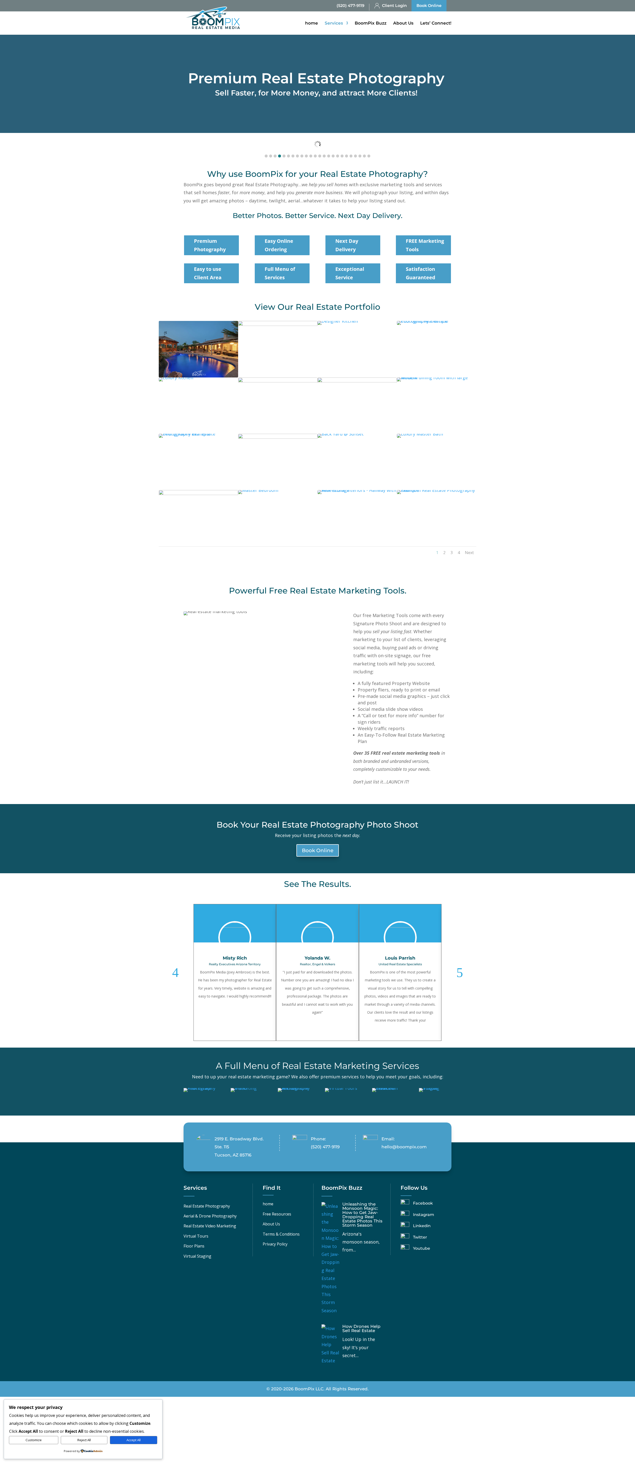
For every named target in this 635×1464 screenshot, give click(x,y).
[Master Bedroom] (258, 490)
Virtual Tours (196, 1236)
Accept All (134, 1440)
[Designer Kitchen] (338, 321)
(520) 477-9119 (350, 6)
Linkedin (422, 1225)
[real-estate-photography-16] (357, 381)
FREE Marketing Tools (425, 245)
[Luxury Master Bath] (420, 434)
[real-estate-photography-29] (278, 437)
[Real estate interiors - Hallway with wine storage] (357, 490)
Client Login (394, 6)
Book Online (429, 5)
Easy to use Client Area (208, 273)
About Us (403, 23)
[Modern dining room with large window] (436, 377)
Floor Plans (194, 1246)
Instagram (423, 1214)
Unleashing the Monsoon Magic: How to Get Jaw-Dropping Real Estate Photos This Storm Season (362, 1215)
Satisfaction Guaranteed (420, 273)
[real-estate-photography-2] (198, 493)
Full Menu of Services (280, 273)
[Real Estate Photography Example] (198, 376)
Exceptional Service (349, 273)
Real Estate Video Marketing (210, 1226)
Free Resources (277, 1214)
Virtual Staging (197, 1256)
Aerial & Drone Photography (210, 1216)
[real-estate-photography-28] (278, 324)
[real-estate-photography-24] (278, 381)
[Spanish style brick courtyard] (436, 321)
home (311, 23)
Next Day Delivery (346, 245)
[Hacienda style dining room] (198, 434)
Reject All (84, 1440)
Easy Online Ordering (279, 245)
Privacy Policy (275, 1244)
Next (469, 552)
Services (334, 23)
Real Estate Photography (207, 1206)
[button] (266, 156)
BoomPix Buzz (370, 23)
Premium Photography (210, 245)
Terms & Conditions (281, 1234)
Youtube (421, 1248)
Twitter (420, 1237)
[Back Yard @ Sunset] (341, 434)
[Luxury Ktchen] (176, 377)
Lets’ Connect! (435, 23)
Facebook (423, 1203)
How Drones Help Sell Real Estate (361, 1328)
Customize (34, 1440)
